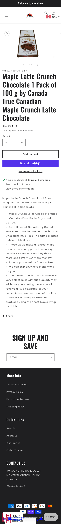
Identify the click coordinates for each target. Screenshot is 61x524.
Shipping (6, 130)
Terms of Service (17, 384)
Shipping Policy (16, 406)
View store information (20, 188)
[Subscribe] (50, 357)
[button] (6, 15)
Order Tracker (15, 450)
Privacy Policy (15, 392)
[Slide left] (23, 64)
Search (11, 428)
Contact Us (13, 443)
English (7, 519)
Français (18, 519)
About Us (12, 435)
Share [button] (9, 316)
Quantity (7, 136)
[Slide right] (37, 64)
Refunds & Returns (18, 399)
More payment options (30, 171)
